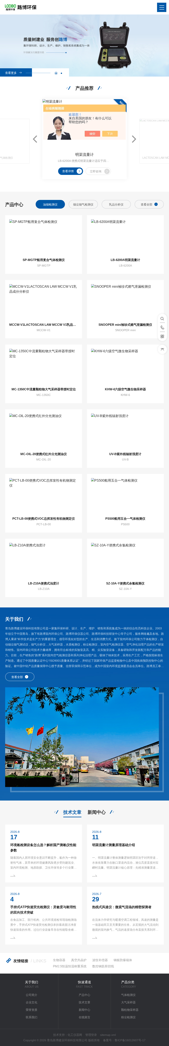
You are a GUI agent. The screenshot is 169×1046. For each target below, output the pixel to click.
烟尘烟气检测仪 (83, 204)
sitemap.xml (108, 1034)
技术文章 (72, 812)
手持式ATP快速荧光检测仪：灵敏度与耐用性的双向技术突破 (43, 909)
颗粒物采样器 (129, 1009)
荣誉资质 (31, 1009)
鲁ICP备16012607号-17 (130, 1040)
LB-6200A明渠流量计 (125, 260)
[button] (56, 73)
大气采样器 (128, 1002)
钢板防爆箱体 (123, 960)
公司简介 (31, 995)
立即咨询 (95, 171)
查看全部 (146, 204)
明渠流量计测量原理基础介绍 (113, 845)
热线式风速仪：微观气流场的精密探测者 (121, 907)
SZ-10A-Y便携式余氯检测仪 (125, 583)
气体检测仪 (128, 995)
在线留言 (84, 1017)
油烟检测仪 (50, 204)
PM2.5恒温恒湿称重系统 (70, 966)
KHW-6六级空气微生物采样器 (125, 389)
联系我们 (31, 1017)
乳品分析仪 (116, 204)
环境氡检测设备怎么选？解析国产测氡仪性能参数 (43, 847)
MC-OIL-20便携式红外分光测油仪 (43, 454)
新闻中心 (97, 812)
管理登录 (91, 1034)
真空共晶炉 (79, 960)
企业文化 (31, 1002)
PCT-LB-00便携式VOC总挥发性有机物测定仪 (43, 518)
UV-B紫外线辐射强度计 (125, 454)
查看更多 (11, 73)
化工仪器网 (75, 1034)
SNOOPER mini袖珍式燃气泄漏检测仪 (125, 324)
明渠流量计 (84, 155)
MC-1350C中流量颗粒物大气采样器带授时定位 (44, 389)
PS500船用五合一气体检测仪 (125, 518)
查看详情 (68, 171)
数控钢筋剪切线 (103, 966)
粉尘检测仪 (128, 1017)
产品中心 (84, 995)
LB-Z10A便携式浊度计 (43, 583)
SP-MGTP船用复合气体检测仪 (44, 260)
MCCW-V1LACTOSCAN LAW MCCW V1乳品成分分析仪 (43, 324)
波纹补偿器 (100, 960)
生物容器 (59, 960)
